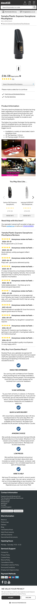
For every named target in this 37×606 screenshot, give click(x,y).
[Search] (34, 7)
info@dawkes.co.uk (7, 511)
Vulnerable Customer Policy (10, 565)
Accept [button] (10, 597)
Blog (2, 527)
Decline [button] (28, 597)
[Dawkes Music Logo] (5, 2)
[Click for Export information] (20, 76)
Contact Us (4, 552)
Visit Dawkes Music (7, 529)
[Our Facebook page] (2, 583)
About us (4, 519)
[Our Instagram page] (5, 583)
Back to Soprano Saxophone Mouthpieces (16, 23)
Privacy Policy (5, 555)
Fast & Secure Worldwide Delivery (15, 94)
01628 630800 (28, 226)
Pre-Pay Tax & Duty (10, 97)
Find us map (5, 522)
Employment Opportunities (10, 570)
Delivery (3, 524)
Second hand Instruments (9, 537)
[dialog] (18, 596)
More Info (10, 216)
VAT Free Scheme (6, 534)
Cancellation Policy (7, 562)
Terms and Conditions (8, 567)
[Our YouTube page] (8, 583)
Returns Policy (5, 560)
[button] (18, 603)
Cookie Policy (5, 557)
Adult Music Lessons (7, 532)
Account (25, 4)
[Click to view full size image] (18, 70)
